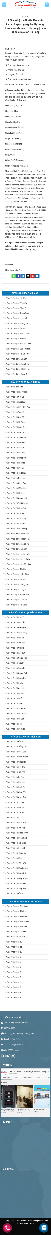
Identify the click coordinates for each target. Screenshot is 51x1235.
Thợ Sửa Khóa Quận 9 (12, 957)
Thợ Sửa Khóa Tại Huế (12, 698)
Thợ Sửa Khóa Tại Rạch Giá (14, 787)
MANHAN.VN (29, 1224)
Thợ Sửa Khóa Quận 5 (12, 977)
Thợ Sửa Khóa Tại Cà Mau (13, 777)
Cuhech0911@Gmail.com (13, 1044)
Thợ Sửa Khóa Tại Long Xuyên (15, 878)
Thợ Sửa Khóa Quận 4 (12, 982)
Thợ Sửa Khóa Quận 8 (12, 962)
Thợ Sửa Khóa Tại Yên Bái (13, 412)
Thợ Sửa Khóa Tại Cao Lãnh (14, 797)
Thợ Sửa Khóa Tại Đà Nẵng (14, 729)
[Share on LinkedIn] (37, 276)
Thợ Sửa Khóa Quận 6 (12, 972)
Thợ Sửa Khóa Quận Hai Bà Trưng (16, 354)
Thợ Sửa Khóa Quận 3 (12, 987)
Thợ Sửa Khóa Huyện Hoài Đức (16, 364)
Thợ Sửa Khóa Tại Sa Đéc (13, 802)
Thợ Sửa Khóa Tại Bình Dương (15, 868)
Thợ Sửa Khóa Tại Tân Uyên (14, 843)
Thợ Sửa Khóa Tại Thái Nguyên (15, 503)
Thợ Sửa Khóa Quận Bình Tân (15, 926)
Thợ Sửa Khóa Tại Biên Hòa (14, 883)
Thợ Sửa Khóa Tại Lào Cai (13, 432)
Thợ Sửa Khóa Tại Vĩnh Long (14, 762)
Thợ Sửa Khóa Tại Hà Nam (14, 463)
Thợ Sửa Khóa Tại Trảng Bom (15, 746)
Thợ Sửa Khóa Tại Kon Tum (14, 653)
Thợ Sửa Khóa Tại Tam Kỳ (13, 663)
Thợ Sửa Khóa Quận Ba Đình (14, 328)
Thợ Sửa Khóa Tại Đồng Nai (14, 873)
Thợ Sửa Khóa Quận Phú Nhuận (16, 906)
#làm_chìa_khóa (11, 111)
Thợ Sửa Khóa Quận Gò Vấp (14, 931)
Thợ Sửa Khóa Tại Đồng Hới (14, 678)
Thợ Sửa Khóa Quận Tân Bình (15, 916)
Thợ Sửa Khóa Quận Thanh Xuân (16, 313)
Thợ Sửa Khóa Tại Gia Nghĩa (14, 627)
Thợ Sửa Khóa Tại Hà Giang (14, 422)
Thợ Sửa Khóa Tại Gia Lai (13, 648)
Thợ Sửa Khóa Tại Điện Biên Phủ (16, 407)
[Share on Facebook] (18, 276)
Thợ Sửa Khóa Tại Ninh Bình (14, 508)
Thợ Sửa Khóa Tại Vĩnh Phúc (14, 437)
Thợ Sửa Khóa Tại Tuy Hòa (14, 642)
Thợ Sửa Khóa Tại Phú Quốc (14, 751)
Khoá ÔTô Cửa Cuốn (11, 1039)
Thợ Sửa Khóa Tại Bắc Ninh (14, 523)
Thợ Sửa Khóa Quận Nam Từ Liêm (17, 343)
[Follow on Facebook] (3, 1056)
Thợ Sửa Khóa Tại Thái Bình (14, 473)
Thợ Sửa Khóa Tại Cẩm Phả (14, 483)
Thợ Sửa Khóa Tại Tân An (13, 812)
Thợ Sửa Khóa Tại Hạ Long (14, 493)
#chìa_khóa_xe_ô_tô (13, 105)
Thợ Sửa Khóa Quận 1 (12, 997)
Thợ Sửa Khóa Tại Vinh (12, 703)
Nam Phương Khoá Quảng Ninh (15, 1022)
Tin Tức (25, 17)
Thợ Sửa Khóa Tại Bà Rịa (13, 817)
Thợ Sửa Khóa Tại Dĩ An (12, 858)
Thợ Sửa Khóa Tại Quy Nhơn (14, 688)
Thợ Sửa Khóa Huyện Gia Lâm (15, 359)
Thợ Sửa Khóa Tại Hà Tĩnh (13, 693)
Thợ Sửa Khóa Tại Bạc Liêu (14, 782)
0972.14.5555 (9, 1028)
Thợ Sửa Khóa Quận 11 (12, 947)
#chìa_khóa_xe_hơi (13, 116)
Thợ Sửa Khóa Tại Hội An (13, 637)
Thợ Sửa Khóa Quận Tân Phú (14, 911)
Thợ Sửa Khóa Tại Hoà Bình (14, 442)
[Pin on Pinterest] (32, 276)
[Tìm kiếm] (47, 4)
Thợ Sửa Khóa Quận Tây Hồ (14, 338)
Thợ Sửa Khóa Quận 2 (12, 992)
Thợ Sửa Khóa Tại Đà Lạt (13, 719)
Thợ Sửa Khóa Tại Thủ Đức (14, 936)
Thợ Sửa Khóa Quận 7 (12, 967)
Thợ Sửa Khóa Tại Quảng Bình (15, 673)
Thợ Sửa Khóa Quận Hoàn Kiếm (16, 333)
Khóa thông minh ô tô (13, 270)
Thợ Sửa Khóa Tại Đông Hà (14, 668)
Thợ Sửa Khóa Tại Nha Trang (15, 713)
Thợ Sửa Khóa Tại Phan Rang (15, 632)
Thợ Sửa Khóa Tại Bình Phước (15, 833)
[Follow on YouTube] (13, 1056)
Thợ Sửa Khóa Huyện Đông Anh (16, 374)
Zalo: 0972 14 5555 (11, 1050)
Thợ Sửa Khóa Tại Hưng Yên (14, 458)
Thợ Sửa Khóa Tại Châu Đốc (14, 792)
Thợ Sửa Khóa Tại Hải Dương (15, 392)
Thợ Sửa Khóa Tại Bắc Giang (14, 518)
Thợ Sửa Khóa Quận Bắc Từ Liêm (16, 349)
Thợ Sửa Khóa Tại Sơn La (13, 397)
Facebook (9, 264)
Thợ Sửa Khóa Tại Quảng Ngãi (15, 658)
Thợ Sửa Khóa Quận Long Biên (15, 318)
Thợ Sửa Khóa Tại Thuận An (14, 853)
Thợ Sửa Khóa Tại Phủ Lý (13, 468)
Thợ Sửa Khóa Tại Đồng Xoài (15, 838)
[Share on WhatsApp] (14, 276)
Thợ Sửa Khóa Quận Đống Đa (15, 308)
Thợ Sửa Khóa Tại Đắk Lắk (14, 622)
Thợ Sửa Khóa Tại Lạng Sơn (14, 427)
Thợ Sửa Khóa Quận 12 (12, 942)
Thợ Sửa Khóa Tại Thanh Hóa (15, 708)
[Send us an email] (8, 1056)
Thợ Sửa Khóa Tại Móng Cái (14, 488)
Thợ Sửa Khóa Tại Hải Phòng (15, 528)
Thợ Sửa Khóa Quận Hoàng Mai (16, 323)
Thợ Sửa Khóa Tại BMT (12, 724)
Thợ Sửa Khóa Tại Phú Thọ (14, 452)
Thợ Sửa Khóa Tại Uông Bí (14, 478)
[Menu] (4, 4)
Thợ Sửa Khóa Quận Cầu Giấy (15, 303)
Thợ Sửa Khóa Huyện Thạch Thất (16, 369)
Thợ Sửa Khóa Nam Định (13, 386)
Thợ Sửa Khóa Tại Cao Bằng (14, 417)
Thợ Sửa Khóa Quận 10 (12, 952)
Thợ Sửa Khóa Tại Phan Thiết (15, 822)
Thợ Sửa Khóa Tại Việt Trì (13, 447)
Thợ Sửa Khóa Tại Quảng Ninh (15, 498)
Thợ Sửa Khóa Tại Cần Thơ (14, 741)
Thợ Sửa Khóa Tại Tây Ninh (14, 828)
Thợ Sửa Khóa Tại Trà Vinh (14, 772)
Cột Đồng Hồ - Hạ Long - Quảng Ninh (19, 1033)
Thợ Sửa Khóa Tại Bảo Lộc (14, 617)
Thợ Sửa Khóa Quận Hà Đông (15, 298)
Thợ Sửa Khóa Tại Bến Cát (14, 848)
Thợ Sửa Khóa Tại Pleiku (13, 683)
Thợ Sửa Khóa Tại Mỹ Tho (13, 807)
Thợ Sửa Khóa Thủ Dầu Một (14, 863)
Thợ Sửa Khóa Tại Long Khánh (15, 756)
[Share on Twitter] (23, 276)
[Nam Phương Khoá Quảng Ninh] (25, 4)
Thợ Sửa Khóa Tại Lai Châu (14, 402)
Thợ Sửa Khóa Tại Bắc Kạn (14, 513)
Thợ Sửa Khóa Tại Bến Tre (14, 767)
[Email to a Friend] (28, 276)
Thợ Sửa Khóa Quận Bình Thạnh (16, 921)
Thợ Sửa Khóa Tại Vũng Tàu (14, 888)
